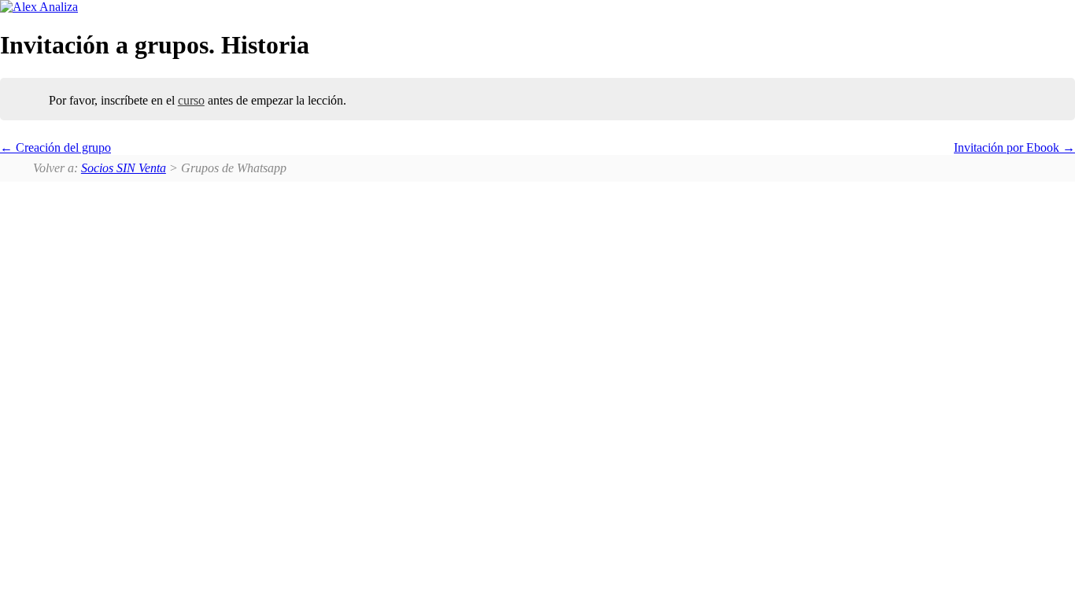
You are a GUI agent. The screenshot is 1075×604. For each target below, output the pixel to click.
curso (191, 100)
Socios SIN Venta (123, 168)
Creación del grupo (62, 147)
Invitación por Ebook (1008, 147)
